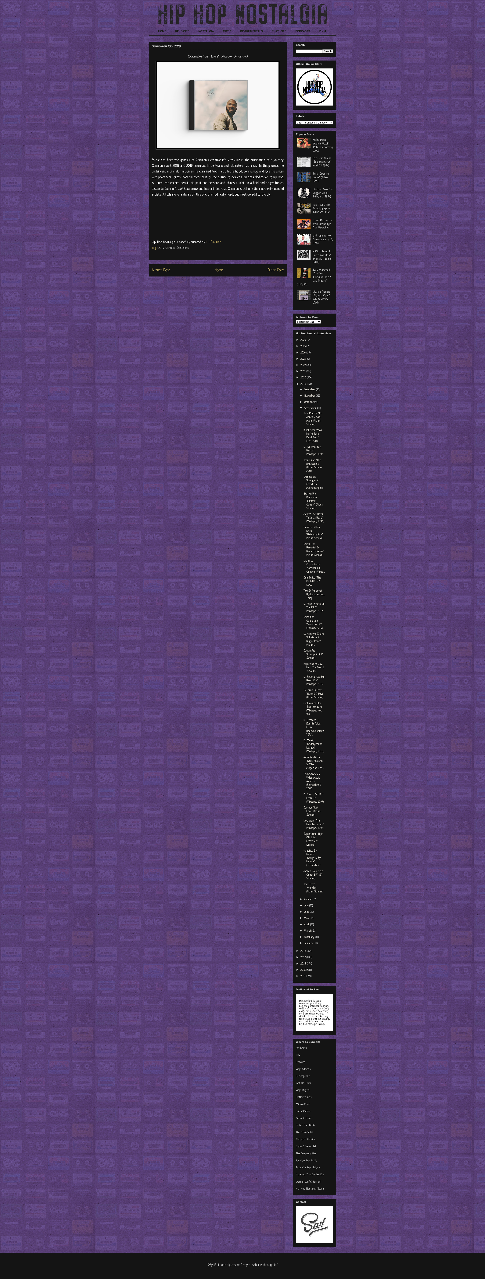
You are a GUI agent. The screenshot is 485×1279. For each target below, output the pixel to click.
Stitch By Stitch (305, 1125)
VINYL (323, 31)
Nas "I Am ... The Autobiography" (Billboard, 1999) (322, 208)
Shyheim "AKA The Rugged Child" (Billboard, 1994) (323, 193)
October (309, 402)
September (310, 408)
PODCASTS (302, 31)
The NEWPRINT (304, 1132)
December (310, 389)
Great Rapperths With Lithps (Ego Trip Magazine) (322, 224)
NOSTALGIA (206, 31)
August (308, 899)
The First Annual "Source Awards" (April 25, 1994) (322, 162)
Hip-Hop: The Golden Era (310, 1174)
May (307, 918)
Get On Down (303, 1083)
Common (170, 248)
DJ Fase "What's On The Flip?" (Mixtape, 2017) (314, 608)
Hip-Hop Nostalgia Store (310, 1188)
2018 (303, 951)
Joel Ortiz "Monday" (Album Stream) (313, 888)
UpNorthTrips (303, 1097)
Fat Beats (301, 1048)
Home (219, 270)
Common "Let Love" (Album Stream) (312, 811)
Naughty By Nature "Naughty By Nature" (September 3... (313, 858)
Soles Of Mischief (306, 1146)
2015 (303, 970)
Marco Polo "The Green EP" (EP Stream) (313, 875)
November (310, 396)
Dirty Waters (303, 1111)
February (309, 937)
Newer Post (161, 270)
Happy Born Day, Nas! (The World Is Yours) (314, 667)
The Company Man (306, 1153)
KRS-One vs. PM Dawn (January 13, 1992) (323, 240)
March (308, 931)
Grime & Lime (303, 1118)
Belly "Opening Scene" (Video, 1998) (321, 177)
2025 (303, 346)
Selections (182, 248)
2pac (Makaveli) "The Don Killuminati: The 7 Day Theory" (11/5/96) (314, 277)
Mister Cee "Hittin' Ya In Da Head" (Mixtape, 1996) (314, 518)
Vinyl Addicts (303, 1069)
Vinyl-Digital (303, 1090)
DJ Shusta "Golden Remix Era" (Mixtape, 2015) (314, 681)
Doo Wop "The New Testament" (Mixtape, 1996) (314, 824)
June (307, 912)
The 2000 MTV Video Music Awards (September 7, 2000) (313, 781)
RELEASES (182, 31)
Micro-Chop (303, 1104)
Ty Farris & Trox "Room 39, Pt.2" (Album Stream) (314, 694)
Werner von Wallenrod (308, 1181)
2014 (303, 976)
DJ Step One (303, 1076)
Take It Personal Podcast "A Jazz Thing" (314, 594)
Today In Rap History (308, 1167)
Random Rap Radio (306, 1160)
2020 (303, 377)
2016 (303, 963)
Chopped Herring (305, 1139)
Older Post (276, 270)
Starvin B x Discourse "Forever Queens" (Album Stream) (313, 501)
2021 (303, 371)
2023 (303, 359)
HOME (162, 31)
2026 (303, 340)
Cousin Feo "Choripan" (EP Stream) (313, 654)
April (307, 924)
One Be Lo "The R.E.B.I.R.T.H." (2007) (312, 581)
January (309, 943)
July (306, 905)
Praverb (300, 1062)
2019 (161, 248)
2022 (303, 365)
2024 (303, 352)
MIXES (227, 31)
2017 (303, 957)
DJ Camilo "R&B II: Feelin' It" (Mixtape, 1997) (314, 798)
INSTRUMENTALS (251, 31)
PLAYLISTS (279, 31)
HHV (298, 1055)
